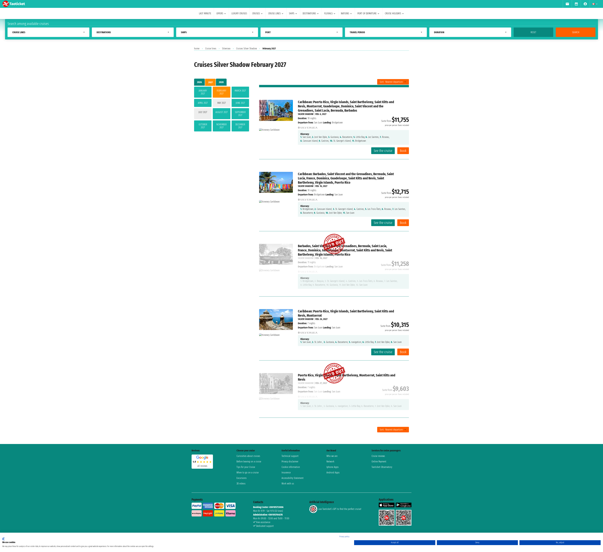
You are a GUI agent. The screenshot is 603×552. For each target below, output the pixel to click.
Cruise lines (210, 48)
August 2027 (221, 112)
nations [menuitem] (345, 13)
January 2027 (203, 92)
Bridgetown (319, 194)
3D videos (240, 483)
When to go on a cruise (247, 472)
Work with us (288, 483)
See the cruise (383, 151)
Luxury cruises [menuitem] (239, 13)
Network (330, 461)
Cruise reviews (378, 456)
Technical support (290, 456)
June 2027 (240, 102)
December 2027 (240, 126)
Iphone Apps (332, 467)
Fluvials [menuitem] (328, 13)
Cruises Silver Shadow (246, 48)
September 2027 (240, 114)
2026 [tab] (199, 82)
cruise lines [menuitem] (274, 13)
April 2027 (203, 102)
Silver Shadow (305, 114)
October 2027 (203, 126)
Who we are (331, 456)
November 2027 (221, 126)
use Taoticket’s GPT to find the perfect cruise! (339, 509)
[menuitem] (567, 4)
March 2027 (240, 90)
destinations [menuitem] (309, 13)
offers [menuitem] (219, 13)
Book (403, 151)
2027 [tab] (210, 82)
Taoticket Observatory (382, 467)
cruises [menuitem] (256, 13)
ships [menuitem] (291, 13)
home (196, 48)
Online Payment (379, 461)
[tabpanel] (221, 110)
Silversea (226, 48)
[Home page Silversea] (308, 126)
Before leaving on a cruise (248, 461)
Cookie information (291, 467)
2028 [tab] (221, 82)
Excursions (241, 478)
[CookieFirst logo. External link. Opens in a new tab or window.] (3, 539)
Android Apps (333, 472)
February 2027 (221, 92)
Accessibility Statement (293, 478)
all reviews (202, 465)
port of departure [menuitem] (367, 13)
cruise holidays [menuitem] (393, 13)
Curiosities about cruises (248, 456)
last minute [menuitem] (205, 13)
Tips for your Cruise (245, 467)
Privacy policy (344, 536)
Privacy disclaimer (290, 461)
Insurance (286, 472)
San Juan (318, 122)
